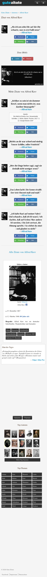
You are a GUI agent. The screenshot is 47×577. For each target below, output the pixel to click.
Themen (27, 418)
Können (14, 490)
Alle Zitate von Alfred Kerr (22, 252)
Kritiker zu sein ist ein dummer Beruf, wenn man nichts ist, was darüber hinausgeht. (25, 103)
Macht (35, 478)
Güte (3, 490)
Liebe (35, 474)
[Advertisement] (23, 390)
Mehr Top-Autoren (22, 460)
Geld (3, 506)
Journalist (21, 334)
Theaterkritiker (11, 334)
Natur (24, 490)
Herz (13, 494)
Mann (8, 330)
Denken (35, 506)
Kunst (4, 502)
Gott (24, 478)
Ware (14, 498)
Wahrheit (25, 482)
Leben (4, 474)
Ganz (24, 486)
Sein (13, 474)
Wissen (35, 498)
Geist (34, 494)
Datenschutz (23, 574)
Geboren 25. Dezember (13, 338)
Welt (3, 478)
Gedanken (15, 502)
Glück (4, 486)
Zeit (3, 482)
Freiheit (25, 502)
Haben (14, 478)
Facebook (5, 574)
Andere (14, 482)
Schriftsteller (24, 330)
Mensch (25, 474)
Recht (24, 494)
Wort (34, 502)
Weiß (14, 506)
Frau (34, 490)
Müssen (25, 498)
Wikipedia (24, 302)
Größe (35, 482)
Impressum (13, 574)
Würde (4, 498)
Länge (25, 506)
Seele (4, 494)
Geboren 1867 (30, 334)
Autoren (17, 418)
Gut (13, 486)
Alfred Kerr (27, 32)
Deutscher (15, 330)
